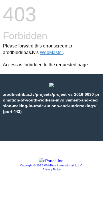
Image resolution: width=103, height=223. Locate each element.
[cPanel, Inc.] (51, 160)
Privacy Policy (52, 169)
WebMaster (51, 52)
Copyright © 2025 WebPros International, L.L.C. (51, 165)
